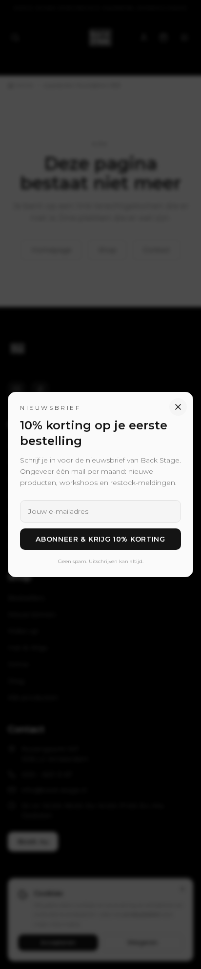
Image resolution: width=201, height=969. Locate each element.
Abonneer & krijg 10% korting (100, 539)
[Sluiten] (178, 407)
